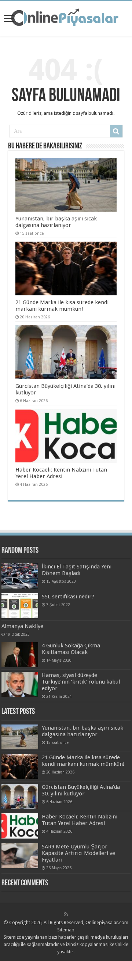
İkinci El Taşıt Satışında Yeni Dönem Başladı (76, 569)
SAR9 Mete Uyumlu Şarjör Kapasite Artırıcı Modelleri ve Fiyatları (78, 853)
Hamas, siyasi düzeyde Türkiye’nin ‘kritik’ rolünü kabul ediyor (81, 682)
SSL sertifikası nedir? (68, 596)
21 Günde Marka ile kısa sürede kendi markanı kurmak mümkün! (62, 305)
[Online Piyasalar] (66, 17)
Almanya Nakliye (22, 626)
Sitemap (65, 929)
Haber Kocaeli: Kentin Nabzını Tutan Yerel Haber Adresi (61, 473)
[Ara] (116, 131)
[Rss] (66, 913)
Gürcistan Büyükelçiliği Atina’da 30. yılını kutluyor (81, 790)
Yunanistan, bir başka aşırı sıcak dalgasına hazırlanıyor (56, 221)
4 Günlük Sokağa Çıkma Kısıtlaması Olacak (71, 648)
